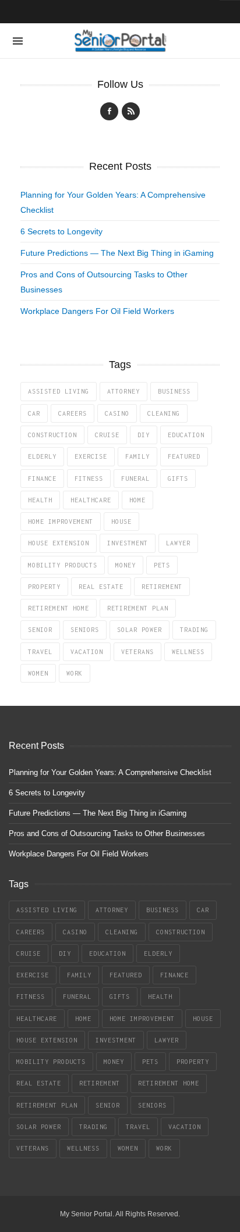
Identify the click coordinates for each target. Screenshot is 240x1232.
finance (42, 478)
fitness (89, 478)
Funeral (135, 478)
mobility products (62, 565)
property (44, 586)
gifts (178, 478)
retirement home (58, 608)
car (34, 413)
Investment (127, 543)
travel (40, 651)
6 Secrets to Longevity (61, 231)
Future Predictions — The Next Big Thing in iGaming (117, 253)
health (40, 500)
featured (184, 456)
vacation (86, 651)
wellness (188, 651)
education (186, 434)
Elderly (42, 456)
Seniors (84, 629)
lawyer (178, 543)
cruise (107, 434)
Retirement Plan (137, 608)
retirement (162, 586)
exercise (91, 456)
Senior (40, 629)
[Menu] (18, 41)
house (121, 521)
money (125, 565)
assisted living (58, 391)
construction (52, 434)
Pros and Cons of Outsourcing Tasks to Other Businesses (107, 833)
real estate (101, 586)
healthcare (90, 500)
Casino (117, 413)
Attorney (123, 391)
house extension (58, 543)
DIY (143, 434)
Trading (194, 629)
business (174, 391)
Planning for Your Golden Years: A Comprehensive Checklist (110, 772)
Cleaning (163, 413)
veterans (137, 651)
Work (74, 673)
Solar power (139, 629)
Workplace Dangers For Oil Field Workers (97, 311)
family (137, 456)
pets (162, 565)
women (38, 673)
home (137, 500)
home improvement (60, 521)
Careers (72, 413)
